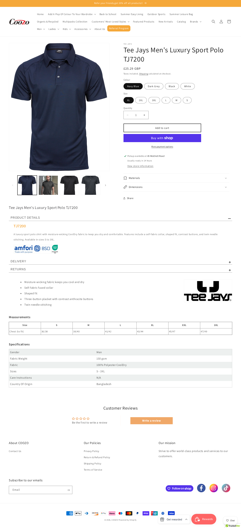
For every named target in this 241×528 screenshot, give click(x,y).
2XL (141, 100)
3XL (154, 100)
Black (172, 86)
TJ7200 (20, 226)
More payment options (162, 146)
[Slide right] (105, 185)
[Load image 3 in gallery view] (69, 185)
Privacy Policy (91, 451)
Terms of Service (93, 469)
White (187, 86)
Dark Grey (154, 86)
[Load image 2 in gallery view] (48, 185)
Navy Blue (133, 86)
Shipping (143, 73)
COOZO (115, 520)
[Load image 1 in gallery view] (27, 185)
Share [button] (130, 198)
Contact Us (15, 451)
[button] (71, 14)
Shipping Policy (92, 463)
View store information (140, 166)
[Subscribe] (68, 490)
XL (128, 100)
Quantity (127, 108)
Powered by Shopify (128, 520)
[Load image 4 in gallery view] (90, 185)
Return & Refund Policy (97, 457)
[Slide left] (13, 185)
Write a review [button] (151, 420)
